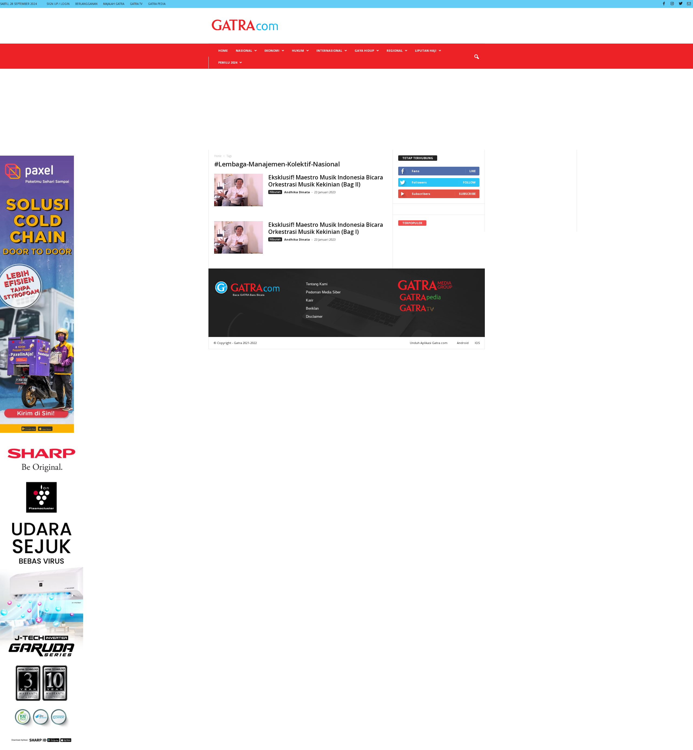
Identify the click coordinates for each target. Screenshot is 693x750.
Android (463, 343)
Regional (395, 50)
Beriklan (312, 308)
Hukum (298, 50)
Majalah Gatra (113, 4)
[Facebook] (664, 4)
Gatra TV (136, 4)
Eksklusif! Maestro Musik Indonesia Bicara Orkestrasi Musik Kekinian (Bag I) (325, 228)
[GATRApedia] (422, 297)
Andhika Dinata (297, 192)
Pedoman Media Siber (323, 292)
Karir (309, 300)
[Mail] (689, 4)
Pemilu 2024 (227, 62)
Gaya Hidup (364, 50)
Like (472, 171)
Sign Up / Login (58, 4)
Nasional (244, 50)
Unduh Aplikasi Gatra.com (429, 343)
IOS (477, 343)
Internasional (329, 50)
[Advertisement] (346, 109)
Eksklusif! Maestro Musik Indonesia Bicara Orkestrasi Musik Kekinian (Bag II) (325, 180)
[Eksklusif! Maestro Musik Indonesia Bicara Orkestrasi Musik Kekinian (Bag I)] (238, 237)
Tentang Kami (317, 284)
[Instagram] (672, 4)
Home (223, 50)
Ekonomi (271, 50)
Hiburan (275, 192)
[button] (476, 57)
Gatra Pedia (156, 4)
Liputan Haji (425, 50)
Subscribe (467, 194)
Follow (469, 182)
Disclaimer (314, 317)
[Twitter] (680, 4)
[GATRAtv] (422, 308)
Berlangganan (86, 4)
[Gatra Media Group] (425, 285)
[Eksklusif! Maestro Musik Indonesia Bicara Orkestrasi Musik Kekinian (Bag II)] (238, 190)
